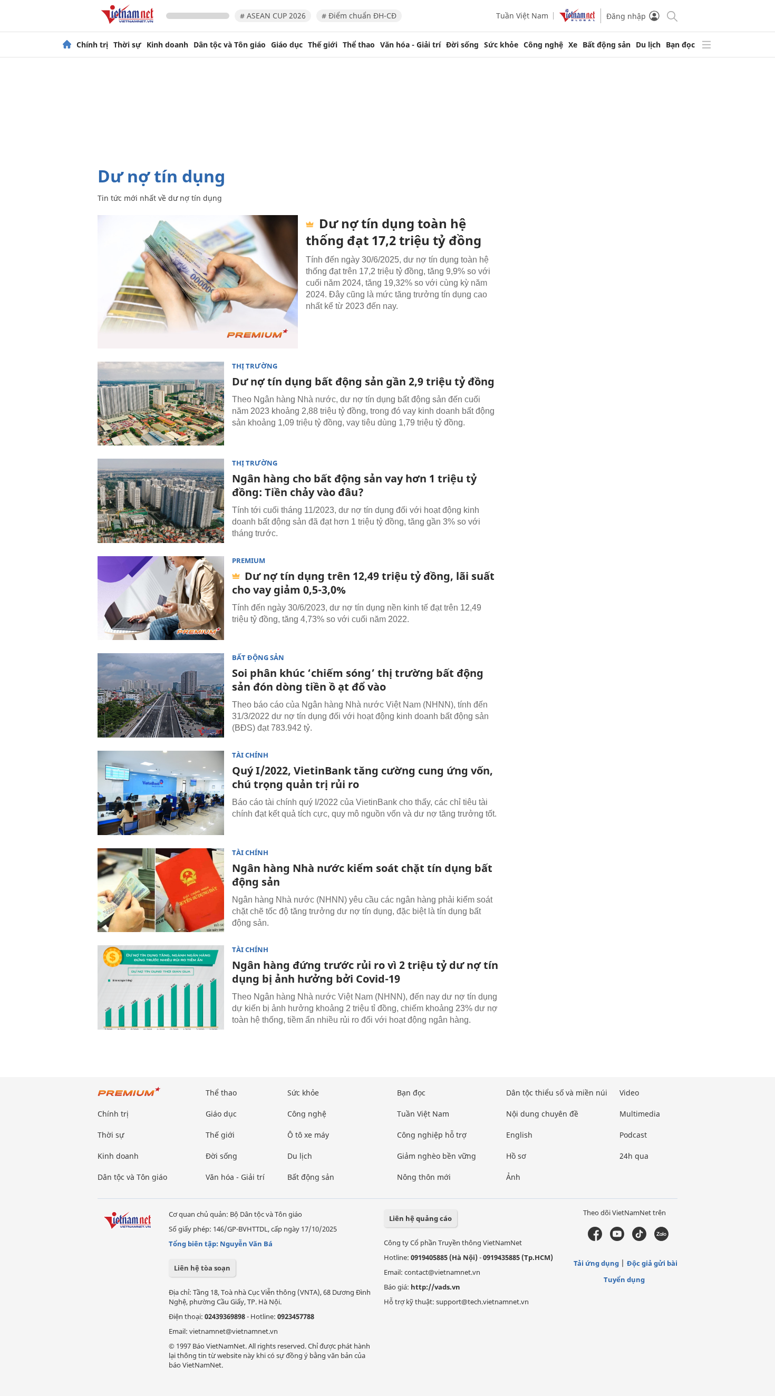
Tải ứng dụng (596, 1263)
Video (629, 1093)
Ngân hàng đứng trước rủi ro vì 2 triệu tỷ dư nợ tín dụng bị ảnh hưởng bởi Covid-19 (365, 972)
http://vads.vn (435, 1287)
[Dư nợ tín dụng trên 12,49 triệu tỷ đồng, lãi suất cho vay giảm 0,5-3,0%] (161, 598)
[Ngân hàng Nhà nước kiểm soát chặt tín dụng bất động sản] (161, 890)
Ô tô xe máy (308, 1135)
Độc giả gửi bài (652, 1263)
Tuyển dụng (624, 1279)
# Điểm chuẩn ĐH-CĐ (359, 16)
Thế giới (322, 45)
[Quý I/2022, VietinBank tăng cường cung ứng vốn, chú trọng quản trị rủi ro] (161, 793)
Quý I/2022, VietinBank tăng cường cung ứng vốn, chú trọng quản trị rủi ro (362, 777)
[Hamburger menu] (706, 44)
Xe (572, 45)
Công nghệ (543, 45)
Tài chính (250, 755)
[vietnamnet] (129, 25)
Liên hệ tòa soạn (202, 1268)
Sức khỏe (501, 45)
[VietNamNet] (67, 45)
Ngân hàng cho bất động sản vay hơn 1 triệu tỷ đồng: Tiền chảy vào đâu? (354, 485)
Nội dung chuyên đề (542, 1114)
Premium (248, 560)
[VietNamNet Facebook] (595, 1238)
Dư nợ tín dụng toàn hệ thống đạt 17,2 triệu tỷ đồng (393, 232)
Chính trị (92, 45)
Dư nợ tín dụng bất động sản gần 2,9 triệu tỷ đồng (363, 381)
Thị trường (254, 366)
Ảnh (513, 1177)
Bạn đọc (680, 45)
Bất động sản (607, 45)
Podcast (633, 1135)
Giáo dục (287, 45)
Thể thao (359, 45)
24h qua (633, 1156)
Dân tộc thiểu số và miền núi (556, 1093)
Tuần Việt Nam (522, 16)
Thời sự (127, 45)
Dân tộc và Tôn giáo (229, 45)
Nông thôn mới (424, 1177)
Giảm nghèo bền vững (436, 1156)
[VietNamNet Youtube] (617, 1238)
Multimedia (639, 1114)
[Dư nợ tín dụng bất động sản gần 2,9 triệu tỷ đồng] (161, 404)
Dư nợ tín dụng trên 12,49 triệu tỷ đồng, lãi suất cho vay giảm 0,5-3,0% (363, 583)
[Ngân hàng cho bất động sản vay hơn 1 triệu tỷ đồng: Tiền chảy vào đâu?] (161, 501)
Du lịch (648, 45)
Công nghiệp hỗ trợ (432, 1135)
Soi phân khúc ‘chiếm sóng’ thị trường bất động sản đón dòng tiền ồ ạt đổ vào (357, 680)
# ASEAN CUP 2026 (273, 16)
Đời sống (462, 45)
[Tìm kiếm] (671, 15)
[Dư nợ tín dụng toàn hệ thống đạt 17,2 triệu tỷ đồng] (198, 281)
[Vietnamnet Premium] (129, 1097)
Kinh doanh (167, 45)
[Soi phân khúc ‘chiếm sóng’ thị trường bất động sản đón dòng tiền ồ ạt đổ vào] (161, 695)
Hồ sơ (516, 1156)
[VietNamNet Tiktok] (639, 1238)
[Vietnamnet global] (577, 19)
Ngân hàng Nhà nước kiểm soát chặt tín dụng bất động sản (362, 875)
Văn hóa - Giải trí (410, 45)
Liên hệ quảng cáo (420, 1218)
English (519, 1135)
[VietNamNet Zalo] (661, 1238)
